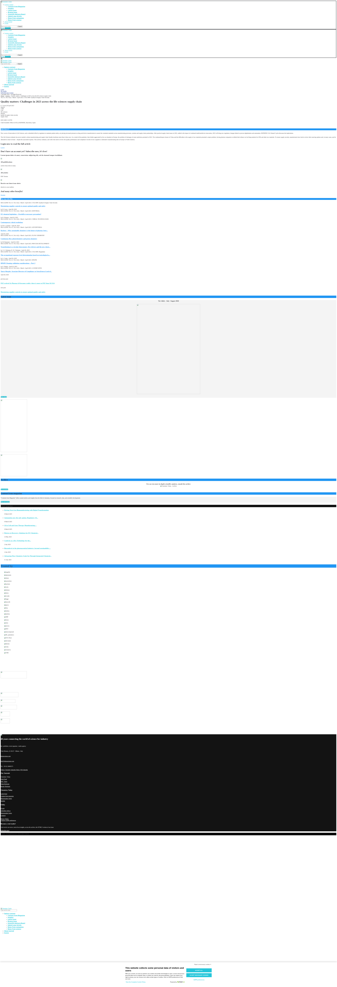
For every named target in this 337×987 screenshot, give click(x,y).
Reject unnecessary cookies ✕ (202, 964)
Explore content (8, 4)
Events (6, 23)
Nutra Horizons (5, 784)
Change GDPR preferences (8, 820)
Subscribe (8, 28)
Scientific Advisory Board (16, 14)
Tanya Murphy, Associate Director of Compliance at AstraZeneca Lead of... (26, 271)
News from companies (16, 18)
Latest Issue (12, 10)
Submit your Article (15, 16)
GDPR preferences (199, 979)
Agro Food (4, 779)
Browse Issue (12, 12)
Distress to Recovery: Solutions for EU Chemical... (21, 533)
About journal (8, 22)
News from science (14, 20)
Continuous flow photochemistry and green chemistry (19, 239)
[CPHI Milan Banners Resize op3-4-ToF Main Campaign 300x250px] (14, 475)
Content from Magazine (16, 6)
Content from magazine (7, 796)
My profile (4, 91)
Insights (11, 8)
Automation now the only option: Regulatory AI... (21, 518)
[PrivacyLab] (181, 982)
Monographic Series (6, 798)
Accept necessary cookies (199, 975)
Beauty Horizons (5, 786)
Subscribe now (5, 93)
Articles (7, 96)
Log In (2, 147)
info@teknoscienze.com (7, 761)
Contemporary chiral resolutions (12, 222)
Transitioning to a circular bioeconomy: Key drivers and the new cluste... (25, 247)
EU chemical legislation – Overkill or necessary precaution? (21, 214)
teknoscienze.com (6, 756)
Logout (11, 93)
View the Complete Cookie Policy (136, 982)
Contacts (3, 815)
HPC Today (4, 781)
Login (3, 28)
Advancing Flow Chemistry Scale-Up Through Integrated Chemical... (27, 556)
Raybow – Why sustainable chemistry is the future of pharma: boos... (24, 230)
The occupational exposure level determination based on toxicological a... (25, 255)
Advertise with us (5, 811)
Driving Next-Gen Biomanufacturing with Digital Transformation (26, 510)
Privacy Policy (5, 819)
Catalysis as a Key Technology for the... (17, 541)
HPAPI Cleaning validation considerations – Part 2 (18, 263)
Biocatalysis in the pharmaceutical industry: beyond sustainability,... (27, 548)
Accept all (199, 970)
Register (3, 195)
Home (2, 96)
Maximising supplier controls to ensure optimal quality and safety (23, 206)
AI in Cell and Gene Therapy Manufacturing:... (20, 525)
